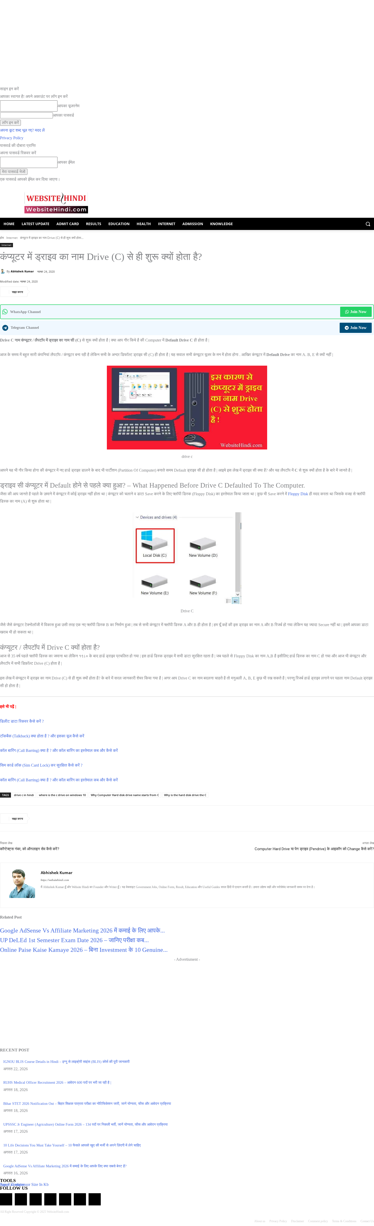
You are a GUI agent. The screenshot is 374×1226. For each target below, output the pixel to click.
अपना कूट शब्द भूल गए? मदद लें (22, 130)
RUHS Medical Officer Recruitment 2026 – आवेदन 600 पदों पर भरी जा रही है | (57, 1082)
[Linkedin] (60, 895)
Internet (12, 238)
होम (2, 238)
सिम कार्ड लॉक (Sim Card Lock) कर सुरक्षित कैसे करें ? (41, 765)
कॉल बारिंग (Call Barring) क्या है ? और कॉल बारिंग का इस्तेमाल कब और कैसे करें (59, 750)
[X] (61, 292)
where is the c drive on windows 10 (62, 795)
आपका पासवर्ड (63, 115)
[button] (368, 224)
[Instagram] (51, 895)
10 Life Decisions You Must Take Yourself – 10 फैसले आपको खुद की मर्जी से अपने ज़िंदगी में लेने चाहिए (72, 1145)
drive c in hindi (24, 795)
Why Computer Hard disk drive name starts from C (125, 795)
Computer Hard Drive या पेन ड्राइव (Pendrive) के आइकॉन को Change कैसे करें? (314, 849)
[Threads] (95, 1199)
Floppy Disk (298, 494)
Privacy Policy (11, 138)
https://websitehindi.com (55, 879)
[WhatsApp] (38, 292)
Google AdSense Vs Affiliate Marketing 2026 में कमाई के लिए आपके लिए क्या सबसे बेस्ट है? (64, 1166)
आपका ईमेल (66, 162)
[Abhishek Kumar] (3, 271)
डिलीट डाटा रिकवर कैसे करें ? (22, 721)
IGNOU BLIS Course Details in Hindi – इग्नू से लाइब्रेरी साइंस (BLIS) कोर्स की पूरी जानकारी (66, 1062)
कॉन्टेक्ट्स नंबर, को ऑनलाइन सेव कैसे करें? (29, 849)
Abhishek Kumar (22, 271)
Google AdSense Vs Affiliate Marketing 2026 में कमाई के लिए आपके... (82, 930)
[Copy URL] (73, 292)
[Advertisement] (204, 201)
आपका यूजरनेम (68, 106)
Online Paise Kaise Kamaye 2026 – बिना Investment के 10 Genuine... (84, 949)
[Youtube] (87, 895)
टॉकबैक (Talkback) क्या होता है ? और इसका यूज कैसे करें (42, 736)
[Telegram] (36, 1199)
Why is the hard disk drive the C (185, 795)
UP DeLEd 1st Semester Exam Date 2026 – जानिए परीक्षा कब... (74, 940)
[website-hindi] (56, 203)
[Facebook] (50, 292)
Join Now (358, 311)
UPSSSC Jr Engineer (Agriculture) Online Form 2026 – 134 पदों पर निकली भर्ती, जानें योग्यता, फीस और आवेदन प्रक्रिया (85, 1124)
